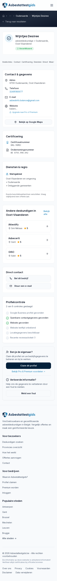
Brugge (6, 533)
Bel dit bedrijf (21, 278)
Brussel (5, 517)
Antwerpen (7, 507)
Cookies (29, 568)
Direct (45, 62)
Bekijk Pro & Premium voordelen (27, 371)
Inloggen (6, 493)
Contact (17, 62)
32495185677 (16, 91)
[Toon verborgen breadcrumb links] (10, 16)
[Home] (3, 16)
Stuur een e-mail (23, 286)
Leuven (6, 528)
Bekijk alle (47, 212)
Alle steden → (9, 538)
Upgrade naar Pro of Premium (25, 112)
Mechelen (7, 522)
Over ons (6, 568)
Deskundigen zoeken (12, 442)
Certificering (27, 62)
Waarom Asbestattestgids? (15, 477)
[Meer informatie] (34, 337)
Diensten (38, 62)
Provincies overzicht (12, 447)
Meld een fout (28, 393)
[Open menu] (52, 5)
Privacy (18, 568)
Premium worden (10, 487)
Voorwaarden (43, 568)
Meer (51, 62)
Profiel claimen (9, 482)
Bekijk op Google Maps (31, 122)
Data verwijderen (24, 572)
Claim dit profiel (28, 365)
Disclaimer (7, 572)
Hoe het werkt (9, 452)
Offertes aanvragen (11, 457)
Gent (4, 512)
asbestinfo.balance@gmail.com (24, 100)
